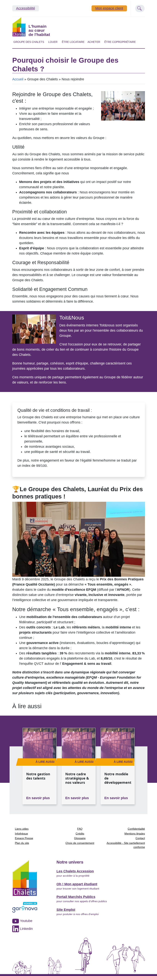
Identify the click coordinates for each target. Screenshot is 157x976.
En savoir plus (38, 798)
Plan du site (22, 843)
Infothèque (21, 833)
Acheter (93, 41)
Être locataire (73, 41)
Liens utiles (22, 828)
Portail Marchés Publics (75, 897)
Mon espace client (109, 8)
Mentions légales (134, 833)
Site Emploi (65, 910)
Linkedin (26, 929)
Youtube (25, 921)
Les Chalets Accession (75, 871)
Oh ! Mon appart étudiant (76, 884)
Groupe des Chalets (28, 41)
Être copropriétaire (120, 41)
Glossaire (80, 838)
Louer (52, 41)
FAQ (80, 828)
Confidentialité (136, 828)
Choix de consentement (79, 843)
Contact (140, 838)
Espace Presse (24, 838)
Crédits (80, 833)
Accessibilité (25, 8)
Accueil (17, 79)
